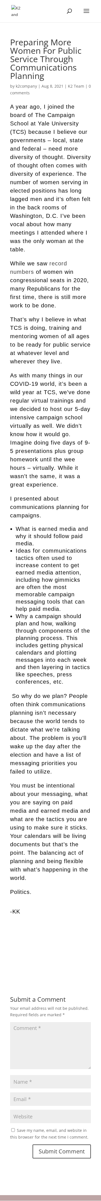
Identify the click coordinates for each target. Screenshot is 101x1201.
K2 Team (76, 86)
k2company (26, 86)
